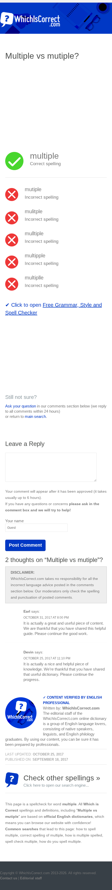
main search (35, 416)
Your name (14, 521)
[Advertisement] (49, 102)
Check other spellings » (61, 780)
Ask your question (20, 406)
